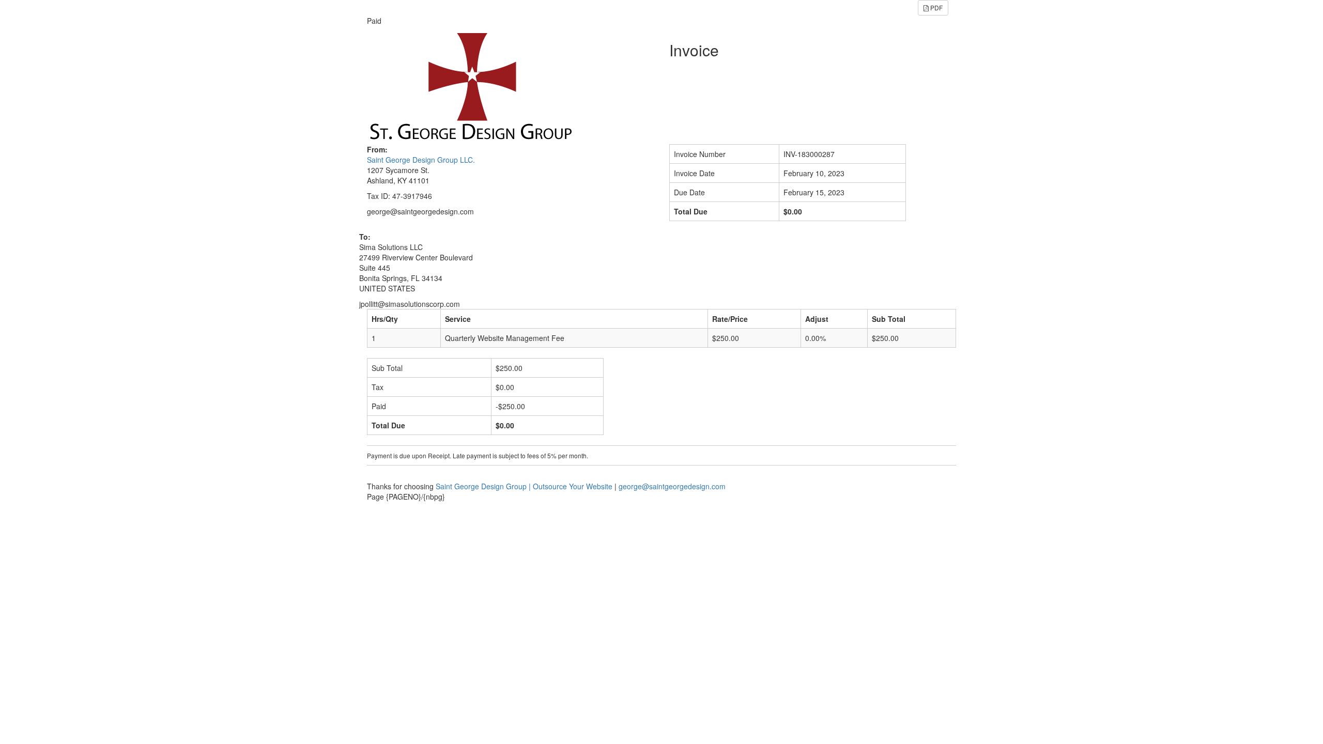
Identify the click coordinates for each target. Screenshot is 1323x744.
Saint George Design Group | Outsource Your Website (524, 486)
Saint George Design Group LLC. (421, 159)
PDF (936, 7)
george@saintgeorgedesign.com (672, 486)
